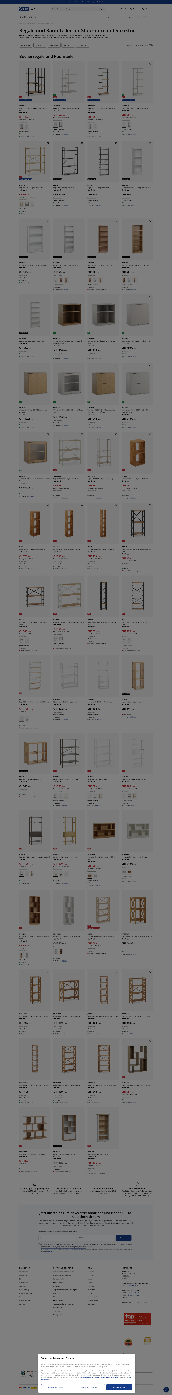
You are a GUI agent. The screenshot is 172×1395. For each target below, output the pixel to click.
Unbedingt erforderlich (89, 1387)
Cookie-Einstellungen (56, 1387)
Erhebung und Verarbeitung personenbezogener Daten (100, 1377)
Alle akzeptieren (119, 1387)
